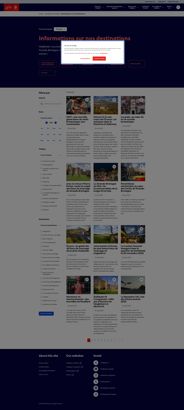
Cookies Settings (85, 58)
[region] (93, 52)
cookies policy (104, 53)
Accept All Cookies (99, 58)
